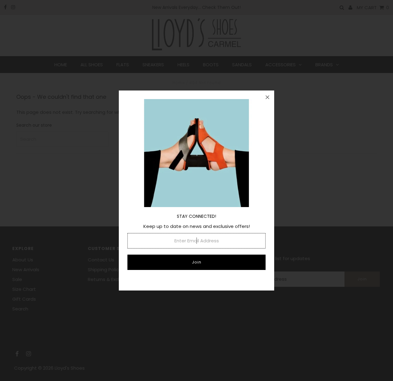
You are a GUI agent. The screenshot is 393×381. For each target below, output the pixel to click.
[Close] (267, 97)
